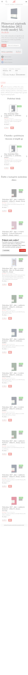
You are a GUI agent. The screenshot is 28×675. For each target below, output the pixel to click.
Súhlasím (23, 250)
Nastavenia (6, 250)
